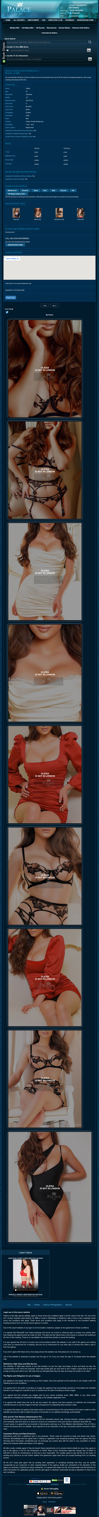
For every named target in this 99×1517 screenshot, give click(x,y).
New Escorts (51, 28)
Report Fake (11, 297)
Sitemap (68, 1304)
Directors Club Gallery (80, 28)
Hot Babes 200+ (28, 28)
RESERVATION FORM (85, 20)
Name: (7, 88)
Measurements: (10, 100)
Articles (37, 1304)
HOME (8, 20)
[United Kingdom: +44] (7, 50)
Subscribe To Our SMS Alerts (16, 47)
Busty (36, 190)
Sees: (7, 118)
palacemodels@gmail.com (78, 15)
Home (45, 1502)
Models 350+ (15, 28)
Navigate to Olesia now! (14, 290)
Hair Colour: (9, 106)
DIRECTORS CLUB (55, 20)
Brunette (25, 190)
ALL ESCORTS (19, 20)
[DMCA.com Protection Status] (57, 1480)
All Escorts (40, 28)
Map (29, 1304)
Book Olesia (3, 51)
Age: (6, 91)
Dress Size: (9, 103)
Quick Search (10, 38)
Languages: (9, 112)
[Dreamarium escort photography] (34, 1510)
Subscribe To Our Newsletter (16, 55)
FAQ (43, 20)
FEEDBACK (69, 20)
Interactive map (26, 283)
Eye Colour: (9, 109)
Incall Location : (10, 127)
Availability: (9, 124)
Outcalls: (8, 121)
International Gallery (49, 33)
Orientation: (9, 115)
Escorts (63, 190)
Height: (7, 97)
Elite (53, 190)
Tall (73, 190)
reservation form (15, 245)
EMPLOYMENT (33, 20)
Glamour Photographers (52, 1304)
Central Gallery (64, 28)
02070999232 (55, 1484)
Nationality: (9, 94)
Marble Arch (12, 190)
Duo (45, 190)
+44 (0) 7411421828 (76, 10)
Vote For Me (9, 309)
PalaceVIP (76, 13)
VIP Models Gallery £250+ (16, 194)
